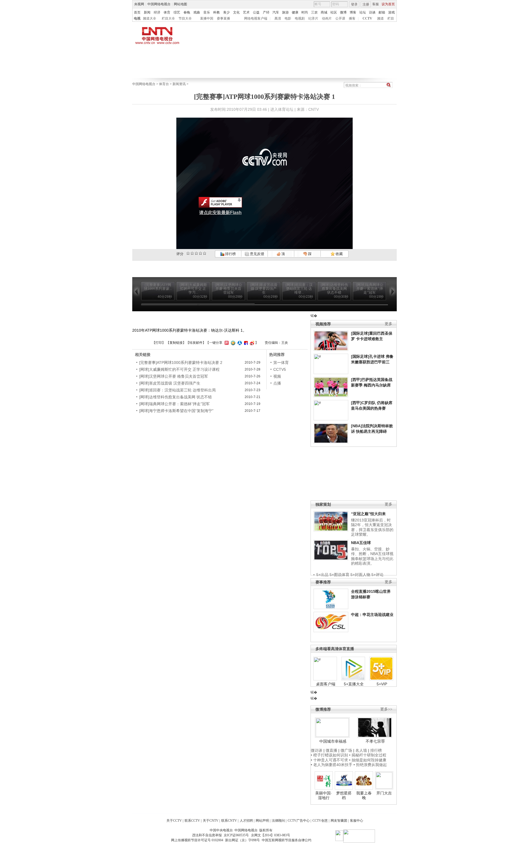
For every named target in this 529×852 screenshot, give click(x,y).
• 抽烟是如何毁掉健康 (367, 760)
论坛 (362, 12)
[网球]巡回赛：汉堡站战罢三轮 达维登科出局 (177, 390)
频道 (380, 18)
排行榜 (230, 254)
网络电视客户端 (255, 18)
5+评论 (377, 574)
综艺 (177, 12)
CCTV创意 (320, 821)
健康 (295, 12)
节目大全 (185, 18)
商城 (324, 12)
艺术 (246, 12)
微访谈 (316, 750)
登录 (354, 4)
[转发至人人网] (239, 343)
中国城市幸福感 (332, 741)
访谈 (372, 12)
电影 (288, 18)
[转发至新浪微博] (251, 343)
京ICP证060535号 (236, 835)
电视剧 (300, 18)
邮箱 (382, 12)
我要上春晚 (364, 795)
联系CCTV (192, 821)
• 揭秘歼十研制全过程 (367, 755)
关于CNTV (210, 821)
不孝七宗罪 (375, 741)
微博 (343, 12)
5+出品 (322, 574)
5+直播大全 (354, 684)
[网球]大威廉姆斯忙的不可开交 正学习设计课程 (179, 369)
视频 (277, 376)
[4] (192, 253)
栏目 (390, 18)
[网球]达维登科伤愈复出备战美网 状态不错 (175, 397)
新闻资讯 (179, 84)
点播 (277, 383)
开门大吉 (384, 793)
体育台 (164, 84)
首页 (137, 12)
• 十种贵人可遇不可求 (330, 760)
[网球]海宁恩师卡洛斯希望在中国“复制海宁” (176, 411)
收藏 (339, 254)
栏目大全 (168, 18)
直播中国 (206, 18)
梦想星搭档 (344, 795)
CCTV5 (279, 369)
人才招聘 (246, 821)
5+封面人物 (360, 574)
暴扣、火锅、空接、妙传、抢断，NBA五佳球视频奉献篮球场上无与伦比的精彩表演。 (372, 556)
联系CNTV (229, 821)
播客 (352, 18)
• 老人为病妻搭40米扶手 (331, 764)
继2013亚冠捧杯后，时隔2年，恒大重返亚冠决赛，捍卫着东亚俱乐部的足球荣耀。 (372, 527)
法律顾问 (278, 821)
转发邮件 (196, 343)
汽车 (275, 12)
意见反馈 (256, 254)
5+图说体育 (339, 574)
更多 (388, 324)
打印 (158, 343)
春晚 (186, 12)
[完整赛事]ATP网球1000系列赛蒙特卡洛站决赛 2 (180, 362)
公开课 (340, 18)
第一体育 (281, 362)
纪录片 (313, 18)
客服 (375, 4)
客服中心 (356, 821)
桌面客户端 (325, 684)
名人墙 (361, 750)
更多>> (386, 709)
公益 (256, 12)
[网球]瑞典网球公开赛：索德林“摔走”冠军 (174, 404)
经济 (157, 12)
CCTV (367, 18)
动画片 (327, 18)
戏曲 (196, 12)
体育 (167, 12)
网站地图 (180, 4)
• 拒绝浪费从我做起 (370, 764)
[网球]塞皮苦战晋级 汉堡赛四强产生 (169, 383)
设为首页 (388, 4)
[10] (205, 253)
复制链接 (176, 343)
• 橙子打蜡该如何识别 (329, 755)
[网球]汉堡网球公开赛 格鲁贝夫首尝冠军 (173, 376)
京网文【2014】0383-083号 (270, 835)
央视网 (139, 4)
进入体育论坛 (281, 109)
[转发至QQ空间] (232, 343)
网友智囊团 (339, 821)
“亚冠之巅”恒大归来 (368, 514)
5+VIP (382, 684)
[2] (188, 253)
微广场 (346, 750)
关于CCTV (174, 821)
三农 (314, 12)
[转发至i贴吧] (245, 343)
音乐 (206, 12)
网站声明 (262, 821)
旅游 (285, 12)
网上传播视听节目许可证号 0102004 (197, 840)
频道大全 (149, 18)
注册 (366, 4)
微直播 (331, 750)
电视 (137, 18)
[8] (200, 253)
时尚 (304, 12)
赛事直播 (223, 18)
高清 (277, 18)
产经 (266, 12)
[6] (196, 253)
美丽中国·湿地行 (323, 795)
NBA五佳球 (361, 542)
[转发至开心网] (226, 343)
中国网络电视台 (159, 4)
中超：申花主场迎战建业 (372, 614)
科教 (216, 12)
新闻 (147, 12)
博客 (353, 12)
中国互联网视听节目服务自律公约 (286, 840)
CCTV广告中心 (299, 821)
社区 (333, 12)
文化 (236, 12)
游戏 (391, 12)
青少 (226, 12)
